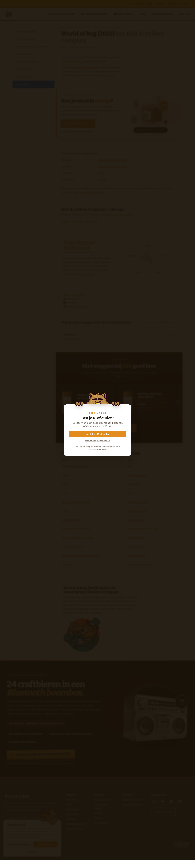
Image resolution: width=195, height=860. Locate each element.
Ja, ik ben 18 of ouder (97, 434)
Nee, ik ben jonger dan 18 (97, 441)
